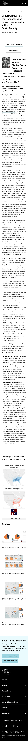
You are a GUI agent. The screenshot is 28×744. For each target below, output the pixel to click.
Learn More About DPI (10, 660)
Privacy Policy (5, 735)
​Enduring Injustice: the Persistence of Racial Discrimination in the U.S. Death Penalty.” (13, 110)
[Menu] (25, 3)
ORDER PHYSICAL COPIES (14, 44)
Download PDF (14, 50)
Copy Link (11, 12)
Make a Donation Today (10, 656)
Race (4, 37)
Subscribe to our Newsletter (13, 721)
